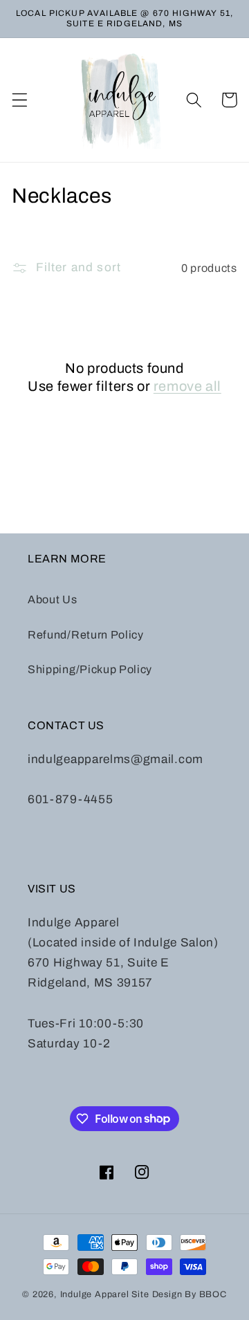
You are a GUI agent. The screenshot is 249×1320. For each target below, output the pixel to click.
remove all (187, 386)
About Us (52, 599)
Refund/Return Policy (86, 635)
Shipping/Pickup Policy (90, 669)
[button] (19, 100)
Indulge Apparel (94, 1294)
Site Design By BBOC (179, 1294)
